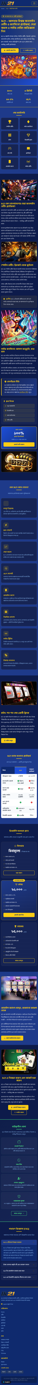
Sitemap (3, 1353)
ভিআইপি (3, 1318)
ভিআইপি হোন (10, 411)
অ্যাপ (2, 1328)
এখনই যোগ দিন (11, 50)
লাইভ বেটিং (10, 420)
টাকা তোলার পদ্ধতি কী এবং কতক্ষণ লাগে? (16, 1264)
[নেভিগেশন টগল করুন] (34, 3)
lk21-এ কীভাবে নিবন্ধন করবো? (12, 1242)
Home (2, 9)
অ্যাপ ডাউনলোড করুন (13, 1038)
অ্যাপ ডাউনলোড (11, 415)
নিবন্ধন (2, 1362)
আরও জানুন (19, 960)
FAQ (2, 1351)
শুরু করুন (19, 873)
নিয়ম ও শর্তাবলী (5, 1342)
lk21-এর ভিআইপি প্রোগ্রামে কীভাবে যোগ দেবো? (17, 1277)
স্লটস (2, 1331)
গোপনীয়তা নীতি (24, 392)
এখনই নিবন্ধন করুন (19, 1107)
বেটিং (2, 1315)
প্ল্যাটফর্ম (3, 1323)
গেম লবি (3, 1326)
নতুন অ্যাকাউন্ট (11, 406)
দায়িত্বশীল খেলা (5, 1348)
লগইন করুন (29, 50)
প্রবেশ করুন (4, 1365)
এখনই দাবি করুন (19, 444)
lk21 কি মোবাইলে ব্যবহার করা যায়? (14, 1271)
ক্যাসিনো (3, 1320)
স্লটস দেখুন (9, 740)
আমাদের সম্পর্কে (5, 1340)
